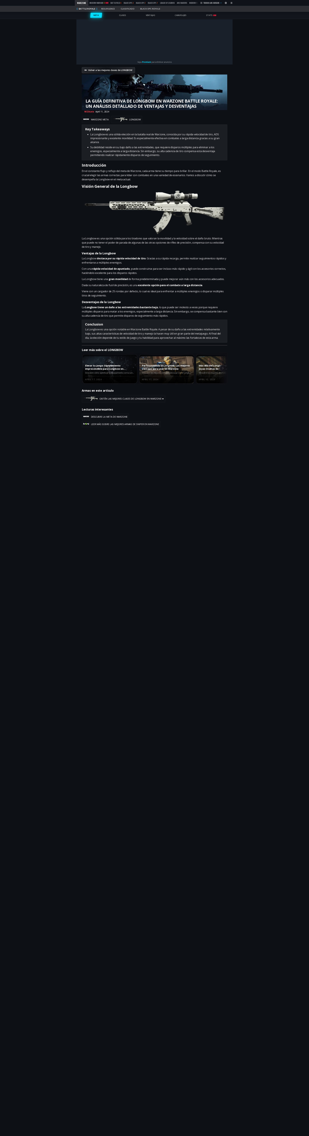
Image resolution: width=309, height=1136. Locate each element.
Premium (146, 62)
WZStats (89, 111)
